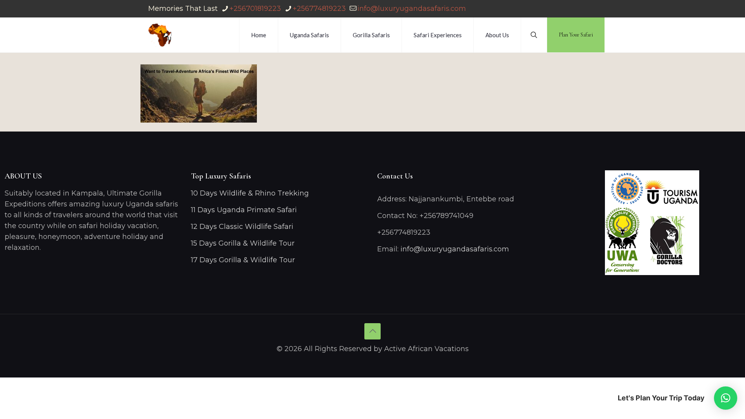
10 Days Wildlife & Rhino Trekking (251, 193)
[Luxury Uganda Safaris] (160, 34)
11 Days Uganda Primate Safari (244, 210)
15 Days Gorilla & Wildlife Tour (243, 243)
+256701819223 (255, 8)
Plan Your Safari (576, 34)
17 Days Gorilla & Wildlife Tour (243, 260)
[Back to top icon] (372, 331)
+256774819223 (319, 8)
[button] (725, 398)
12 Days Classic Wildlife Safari (242, 226)
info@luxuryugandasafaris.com (411, 8)
